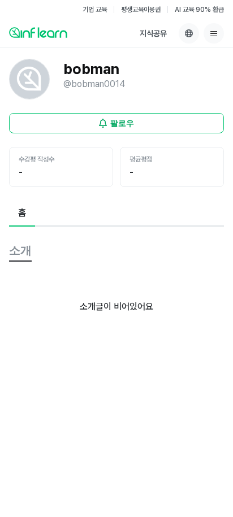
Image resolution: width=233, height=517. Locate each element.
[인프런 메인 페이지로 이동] (38, 32)
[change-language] (189, 33)
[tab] (22, 214)
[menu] (214, 33)
